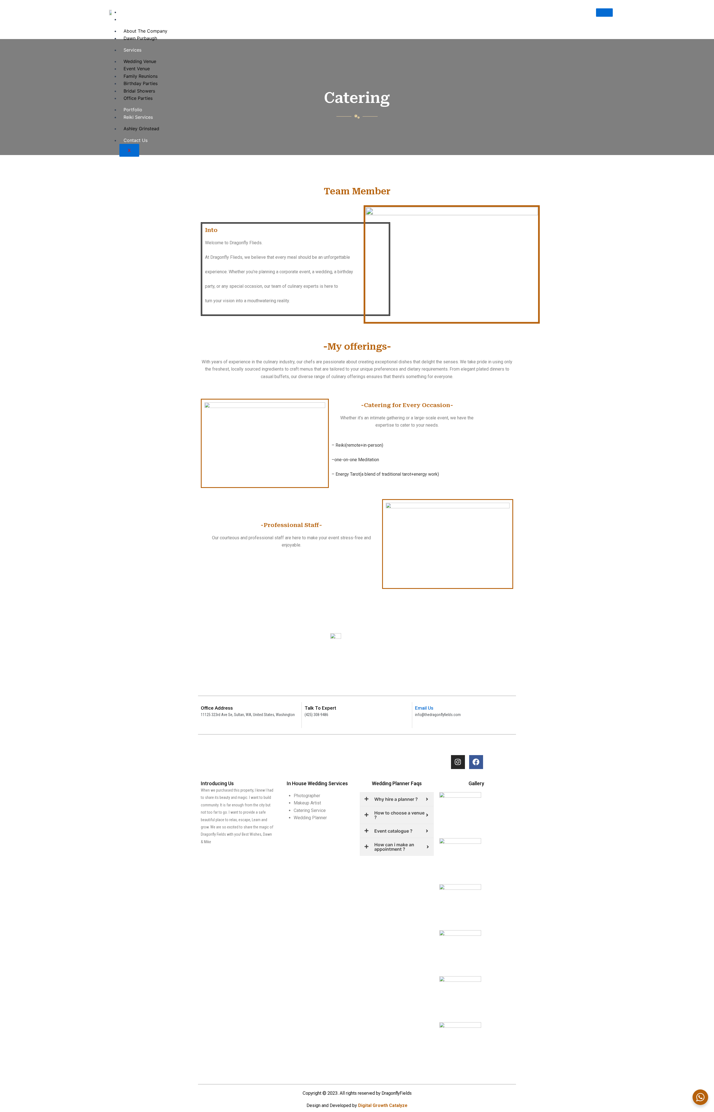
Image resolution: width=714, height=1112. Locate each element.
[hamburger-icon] (604, 12)
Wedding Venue (140, 61)
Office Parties (138, 98)
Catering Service (310, 810)
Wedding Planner (310, 817)
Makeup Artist (307, 803)
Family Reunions (141, 76)
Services (132, 50)
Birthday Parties (141, 83)
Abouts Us (135, 19)
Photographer (307, 795)
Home (130, 12)
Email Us (424, 708)
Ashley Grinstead (141, 128)
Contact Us (136, 140)
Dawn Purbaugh (140, 38)
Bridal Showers (139, 91)
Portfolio (133, 109)
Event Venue (137, 68)
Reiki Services (138, 117)
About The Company (145, 31)
